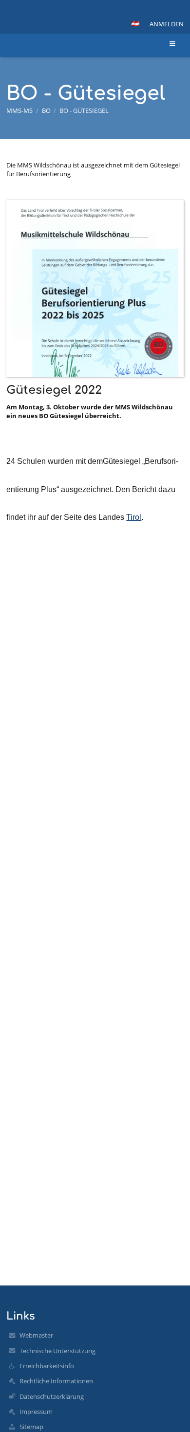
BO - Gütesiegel (84, 110)
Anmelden (167, 23)
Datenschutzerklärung (51, 1396)
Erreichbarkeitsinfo (46, 1365)
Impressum (36, 1411)
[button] (135, 24)
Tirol (133, 517)
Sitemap (31, 1426)
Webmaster (36, 1335)
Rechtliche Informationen (56, 1381)
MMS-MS (19, 110)
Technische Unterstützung (57, 1350)
